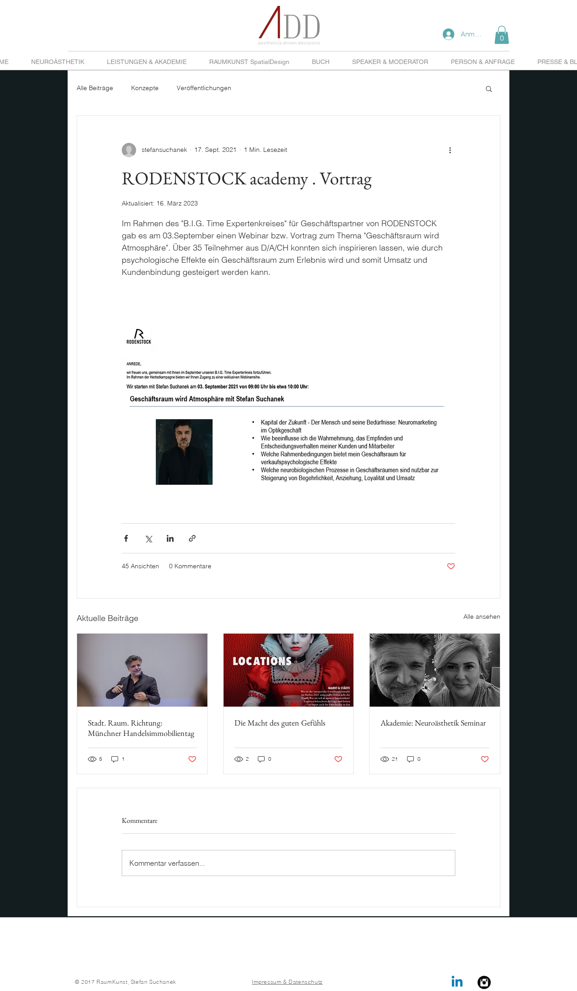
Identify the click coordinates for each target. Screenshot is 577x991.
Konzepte (145, 88)
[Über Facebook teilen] (126, 538)
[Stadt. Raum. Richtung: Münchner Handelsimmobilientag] (142, 670)
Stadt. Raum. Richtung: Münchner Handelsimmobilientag (141, 727)
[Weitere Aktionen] (449, 150)
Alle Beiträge (95, 88)
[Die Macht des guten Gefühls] (289, 670)
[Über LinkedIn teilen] (170, 538)
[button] (501, 35)
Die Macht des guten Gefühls (279, 722)
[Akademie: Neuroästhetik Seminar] (435, 670)
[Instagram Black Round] (484, 982)
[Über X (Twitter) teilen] (148, 538)
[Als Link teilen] (192, 538)
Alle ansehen (481, 616)
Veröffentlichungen (204, 88)
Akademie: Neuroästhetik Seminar (433, 722)
